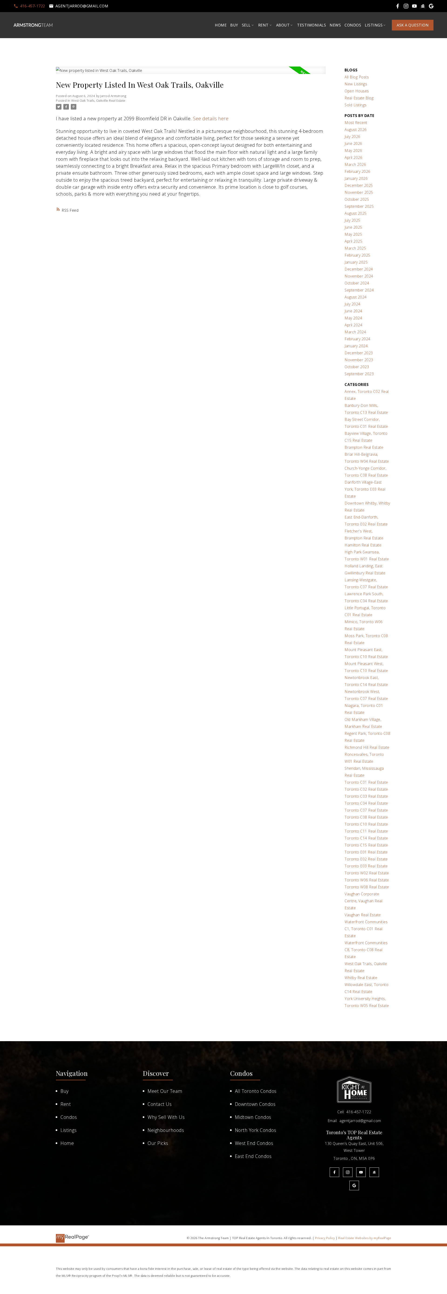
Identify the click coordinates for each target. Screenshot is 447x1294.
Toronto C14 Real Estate (366, 838)
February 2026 (357, 171)
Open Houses (357, 91)
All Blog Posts (357, 77)
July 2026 (352, 136)
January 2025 (356, 262)
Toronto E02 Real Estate (366, 859)
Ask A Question (413, 25)
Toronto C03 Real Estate (366, 796)
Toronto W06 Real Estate (367, 880)
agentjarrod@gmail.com (81, 6)
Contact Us (160, 1104)
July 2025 (352, 220)
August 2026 (356, 129)
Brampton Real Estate (364, 447)
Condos (69, 1117)
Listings (69, 1130)
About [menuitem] (283, 25)
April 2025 (353, 241)
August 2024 (356, 297)
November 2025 (359, 192)
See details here (210, 118)
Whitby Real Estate (361, 977)
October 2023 (357, 366)
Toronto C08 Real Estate (366, 817)
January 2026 (356, 178)
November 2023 (359, 359)
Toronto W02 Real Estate (367, 873)
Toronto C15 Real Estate (366, 845)
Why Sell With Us (166, 1117)
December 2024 (359, 269)
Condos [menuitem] (353, 25)
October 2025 (357, 199)
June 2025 (353, 227)
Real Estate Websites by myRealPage (364, 1238)
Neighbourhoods (166, 1130)
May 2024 (353, 318)
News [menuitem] (335, 25)
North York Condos (255, 1130)
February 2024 (357, 338)
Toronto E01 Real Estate (366, 852)
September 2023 (359, 373)
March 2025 (355, 248)
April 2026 (353, 157)
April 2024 (353, 325)
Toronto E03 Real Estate (366, 866)
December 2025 (359, 185)
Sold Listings (356, 104)
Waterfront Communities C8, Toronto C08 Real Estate (366, 949)
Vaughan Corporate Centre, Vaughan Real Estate (363, 900)
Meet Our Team (165, 1091)
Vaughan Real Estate (363, 914)
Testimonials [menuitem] (311, 25)
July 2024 (352, 304)
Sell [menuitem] (246, 25)
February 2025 (357, 255)
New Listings (356, 84)
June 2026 (353, 143)
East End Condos (253, 1156)
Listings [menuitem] (374, 25)
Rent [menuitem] (263, 25)
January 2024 (356, 345)
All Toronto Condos (256, 1091)
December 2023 (359, 352)
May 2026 (353, 150)
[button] (29, 6)
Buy (65, 1091)
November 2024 (359, 276)
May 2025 (353, 234)
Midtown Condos (253, 1117)
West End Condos (254, 1143)
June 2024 (353, 311)
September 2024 (359, 290)
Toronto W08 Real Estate (367, 886)
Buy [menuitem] (234, 25)
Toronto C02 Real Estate (366, 789)
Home (67, 1143)
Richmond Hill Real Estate (367, 747)
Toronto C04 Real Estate (366, 803)
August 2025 (356, 213)
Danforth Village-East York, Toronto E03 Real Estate (365, 489)
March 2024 (355, 331)
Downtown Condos (255, 1104)
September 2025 (359, 206)
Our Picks (158, 1143)
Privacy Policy (325, 1238)
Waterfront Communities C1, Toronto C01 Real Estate (366, 928)
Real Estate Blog (359, 97)
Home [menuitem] (221, 25)
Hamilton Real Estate (363, 545)
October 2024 (357, 283)
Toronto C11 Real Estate (366, 831)
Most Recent (356, 122)
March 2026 (355, 164)
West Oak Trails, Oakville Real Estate (98, 100)
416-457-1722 (32, 6)
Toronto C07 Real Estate (366, 810)
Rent (66, 1104)
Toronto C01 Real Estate (366, 782)
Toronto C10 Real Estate (366, 824)
